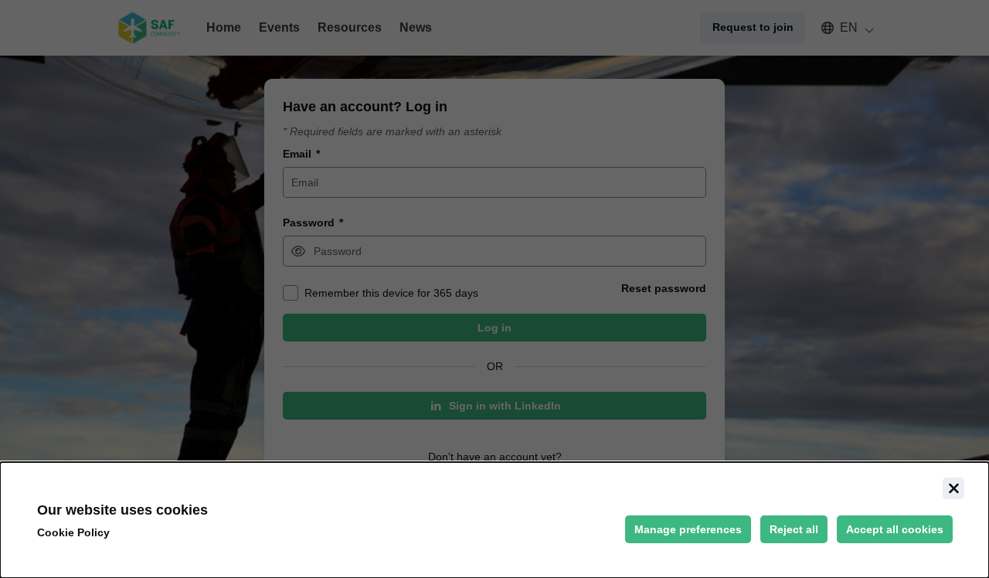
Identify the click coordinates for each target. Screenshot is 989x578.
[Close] (953, 488)
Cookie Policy (73, 532)
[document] (494, 520)
